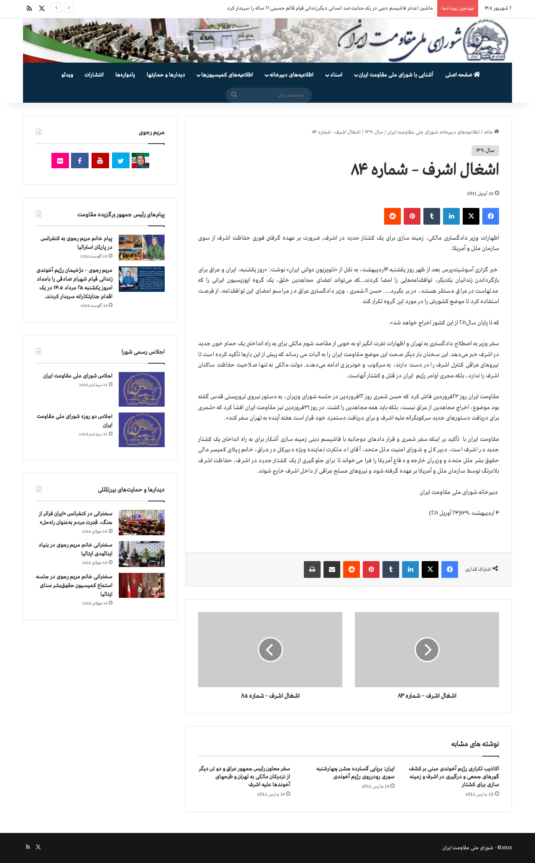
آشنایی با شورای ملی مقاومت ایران (396, 74)
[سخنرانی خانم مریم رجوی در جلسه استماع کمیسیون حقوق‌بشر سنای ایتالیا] (142, 585)
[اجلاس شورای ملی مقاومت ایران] (142, 389)
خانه (489, 132)
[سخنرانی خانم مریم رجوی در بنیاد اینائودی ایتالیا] (142, 554)
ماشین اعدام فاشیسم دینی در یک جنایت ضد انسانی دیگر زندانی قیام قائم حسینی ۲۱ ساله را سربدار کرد (330, 8)
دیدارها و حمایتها (166, 74)
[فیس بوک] (490, 216)
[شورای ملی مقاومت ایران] (267, 40)
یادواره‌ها (125, 74)
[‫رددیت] (392, 216)
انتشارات (94, 74)
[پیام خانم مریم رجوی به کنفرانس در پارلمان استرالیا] (142, 247)
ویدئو (67, 74)
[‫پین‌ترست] (412, 216)
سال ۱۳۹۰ (374, 132)
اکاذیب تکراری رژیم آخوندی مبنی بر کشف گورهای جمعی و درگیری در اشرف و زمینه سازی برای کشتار (454, 776)
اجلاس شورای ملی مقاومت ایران (77, 376)
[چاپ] (312, 569)
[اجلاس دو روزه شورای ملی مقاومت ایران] (142, 430)
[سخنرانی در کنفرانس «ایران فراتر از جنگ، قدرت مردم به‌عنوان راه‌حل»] (142, 522)
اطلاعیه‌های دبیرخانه (291, 74)
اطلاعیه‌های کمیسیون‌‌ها (227, 74)
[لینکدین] (451, 216)
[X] (471, 216)
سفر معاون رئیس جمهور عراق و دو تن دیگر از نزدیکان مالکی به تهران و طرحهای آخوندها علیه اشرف (244, 776)
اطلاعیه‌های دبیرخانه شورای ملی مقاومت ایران (433, 132)
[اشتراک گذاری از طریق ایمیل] (332, 569)
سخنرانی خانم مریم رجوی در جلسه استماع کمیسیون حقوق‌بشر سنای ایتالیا (74, 585)
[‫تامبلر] (431, 216)
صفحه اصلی (459, 74)
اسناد (336, 74)
